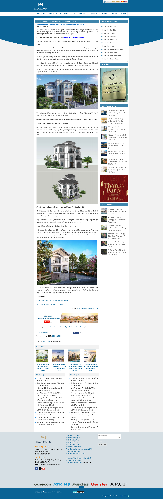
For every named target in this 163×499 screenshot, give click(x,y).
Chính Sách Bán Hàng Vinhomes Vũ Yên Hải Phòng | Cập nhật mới (115, 121)
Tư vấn (123, 13)
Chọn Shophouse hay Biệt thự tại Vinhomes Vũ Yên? (54, 300)
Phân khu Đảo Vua (109, 27)
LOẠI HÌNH (93, 13)
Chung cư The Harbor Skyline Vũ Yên (79, 458)
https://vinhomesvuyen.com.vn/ (87, 308)
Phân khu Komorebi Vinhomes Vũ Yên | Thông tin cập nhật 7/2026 (117, 228)
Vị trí (73, 13)
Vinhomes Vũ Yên (72, 435)
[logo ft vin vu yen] (43, 436)
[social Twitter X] (40, 468)
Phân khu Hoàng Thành (111, 59)
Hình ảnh (105, 64)
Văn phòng (104, 13)
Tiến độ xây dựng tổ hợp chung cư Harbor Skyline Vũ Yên (116, 154)
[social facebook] (37, 468)
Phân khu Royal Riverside (111, 56)
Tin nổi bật (102, 444)
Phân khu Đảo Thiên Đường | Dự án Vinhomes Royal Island (117, 220)
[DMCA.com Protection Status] (78, 492)
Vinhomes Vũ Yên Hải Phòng (73, 37)
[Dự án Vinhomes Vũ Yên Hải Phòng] (67, 314)
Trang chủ (40, 13)
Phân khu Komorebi (109, 43)
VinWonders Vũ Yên (73, 451)
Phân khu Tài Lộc (108, 33)
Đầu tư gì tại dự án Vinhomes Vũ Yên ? (50, 304)
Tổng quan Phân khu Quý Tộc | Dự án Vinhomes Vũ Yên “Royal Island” (116, 236)
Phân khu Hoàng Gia (109, 39)
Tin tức (114, 13)
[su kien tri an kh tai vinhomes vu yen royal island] (114, 176)
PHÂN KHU (82, 13)
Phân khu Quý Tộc (109, 30)
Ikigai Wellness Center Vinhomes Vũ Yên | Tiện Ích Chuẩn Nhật (117, 162)
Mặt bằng (64, 13)
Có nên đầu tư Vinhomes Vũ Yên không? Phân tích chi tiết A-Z (116, 113)
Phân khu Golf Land (109, 52)
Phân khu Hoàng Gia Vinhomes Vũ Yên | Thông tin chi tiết (117, 212)
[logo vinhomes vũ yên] (40, 4)
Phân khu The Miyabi (73, 447)
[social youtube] (43, 468)
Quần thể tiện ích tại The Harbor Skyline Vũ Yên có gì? (116, 145)
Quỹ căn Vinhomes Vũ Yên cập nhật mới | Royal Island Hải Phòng (117, 170)
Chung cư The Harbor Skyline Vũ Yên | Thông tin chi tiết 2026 (117, 129)
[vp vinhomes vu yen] (114, 68)
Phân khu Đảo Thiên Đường (112, 49)
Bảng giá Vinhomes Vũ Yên (75, 453)
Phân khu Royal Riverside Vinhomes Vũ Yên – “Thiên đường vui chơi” (117, 252)
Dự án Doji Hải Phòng (73, 460)
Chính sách (52, 13)
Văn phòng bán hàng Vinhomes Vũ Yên (79, 449)
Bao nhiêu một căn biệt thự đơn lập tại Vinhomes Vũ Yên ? (63, 327)
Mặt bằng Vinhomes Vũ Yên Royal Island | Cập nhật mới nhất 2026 (117, 137)
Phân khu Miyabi (108, 46)
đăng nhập (46, 341)
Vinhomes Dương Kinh (74, 462)
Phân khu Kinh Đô (109, 36)
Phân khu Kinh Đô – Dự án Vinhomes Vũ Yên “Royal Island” (117, 244)
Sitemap (125, 496)
